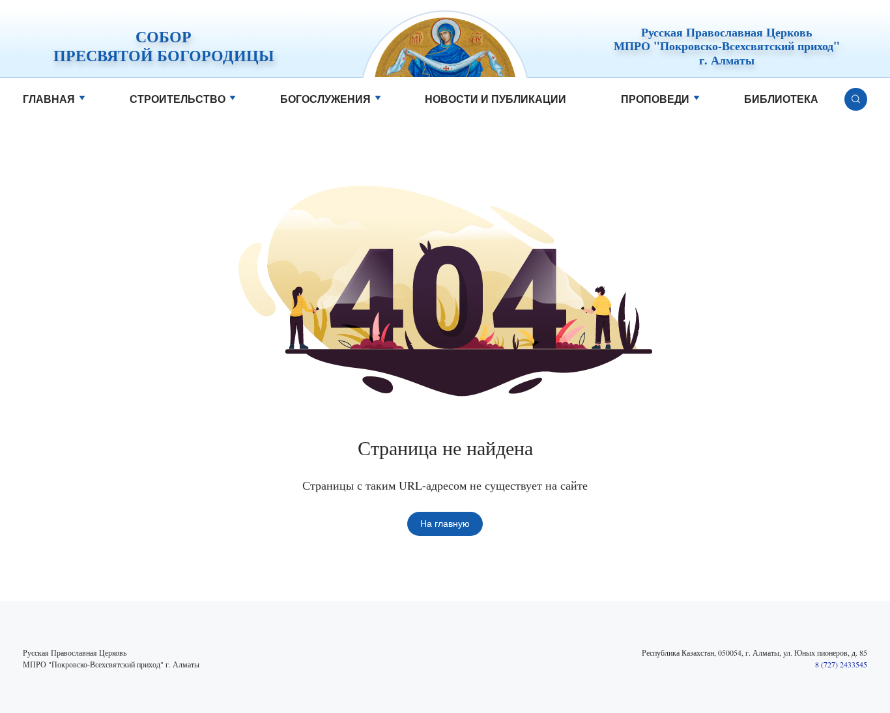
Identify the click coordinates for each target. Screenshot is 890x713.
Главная (49, 99)
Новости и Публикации (495, 99)
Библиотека (781, 99)
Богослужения (325, 99)
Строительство (177, 99)
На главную (445, 523)
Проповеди (655, 99)
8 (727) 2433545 (841, 664)
